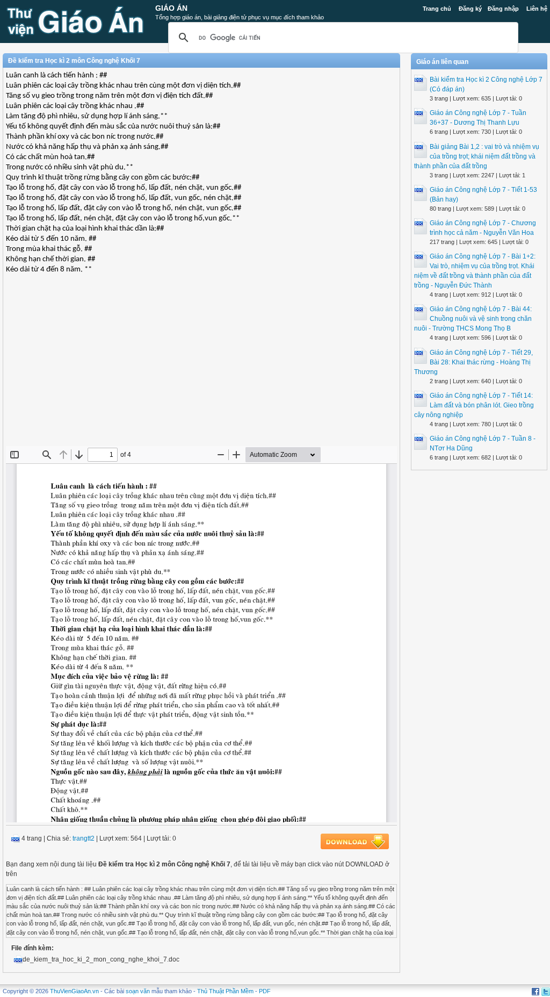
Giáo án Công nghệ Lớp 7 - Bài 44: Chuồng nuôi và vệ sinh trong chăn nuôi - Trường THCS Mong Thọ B (473, 318)
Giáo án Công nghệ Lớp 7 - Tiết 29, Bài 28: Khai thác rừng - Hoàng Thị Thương (473, 362)
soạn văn (138, 991)
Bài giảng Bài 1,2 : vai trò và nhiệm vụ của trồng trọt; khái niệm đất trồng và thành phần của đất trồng (476, 156)
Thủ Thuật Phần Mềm (225, 991)
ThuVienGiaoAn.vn (74, 991)
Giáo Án (171, 8)
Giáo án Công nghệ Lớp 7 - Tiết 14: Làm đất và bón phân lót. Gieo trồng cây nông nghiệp (474, 405)
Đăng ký (470, 8)
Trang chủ (437, 8)
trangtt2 (84, 838)
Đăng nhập (503, 8)
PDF (265, 991)
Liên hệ (536, 8)
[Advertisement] (201, 368)
